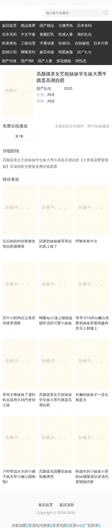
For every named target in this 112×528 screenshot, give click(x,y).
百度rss (75, 525)
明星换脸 (65, 51)
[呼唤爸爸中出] (92, 210)
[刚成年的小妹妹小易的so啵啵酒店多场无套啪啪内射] (92, 440)
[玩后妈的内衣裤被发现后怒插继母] (19, 210)
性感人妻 (65, 34)
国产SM (27, 60)
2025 (68, 88)
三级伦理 (28, 43)
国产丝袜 (9, 60)
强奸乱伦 (84, 34)
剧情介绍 (9, 51)
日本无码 (9, 34)
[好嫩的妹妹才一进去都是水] (92, 363)
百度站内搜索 (39, 525)
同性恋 (80, 60)
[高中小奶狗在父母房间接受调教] (19, 287)
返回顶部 (66, 504)
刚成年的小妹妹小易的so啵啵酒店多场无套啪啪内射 (92, 476)
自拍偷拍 (82, 43)
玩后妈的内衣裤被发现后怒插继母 (19, 243)
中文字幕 (28, 34)
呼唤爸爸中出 (86, 240)
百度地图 (59, 525)
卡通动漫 (47, 43)
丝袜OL (64, 43)
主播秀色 (65, 25)
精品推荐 (28, 25)
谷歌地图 (19, 525)
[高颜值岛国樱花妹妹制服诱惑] (56, 440)
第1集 (19, 136)
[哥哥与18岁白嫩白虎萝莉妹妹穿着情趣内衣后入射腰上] (92, 287)
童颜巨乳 (47, 34)
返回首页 (9, 25)
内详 (51, 94)
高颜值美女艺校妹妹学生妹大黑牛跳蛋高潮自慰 (55, 399)
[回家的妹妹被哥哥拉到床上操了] (56, 210)
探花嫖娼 (64, 60)
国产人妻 (45, 60)
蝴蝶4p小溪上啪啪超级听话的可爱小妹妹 (55, 320)
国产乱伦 (84, 51)
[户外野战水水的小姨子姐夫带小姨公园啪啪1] (19, 440)
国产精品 (47, 25)
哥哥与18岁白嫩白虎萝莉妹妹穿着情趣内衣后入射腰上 (92, 323)
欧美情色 (9, 43)
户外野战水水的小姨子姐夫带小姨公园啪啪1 (19, 476)
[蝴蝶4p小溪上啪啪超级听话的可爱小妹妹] (56, 287)
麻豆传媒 (47, 51)
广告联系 (91, 525)
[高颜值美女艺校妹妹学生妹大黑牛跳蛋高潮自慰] (18, 93)
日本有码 (84, 25)
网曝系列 (28, 51)
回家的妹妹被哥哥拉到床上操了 (55, 243)
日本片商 (101, 43)
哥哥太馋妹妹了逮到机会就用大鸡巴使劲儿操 (19, 399)
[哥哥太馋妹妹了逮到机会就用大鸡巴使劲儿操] (19, 363)
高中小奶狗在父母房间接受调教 (19, 320)
